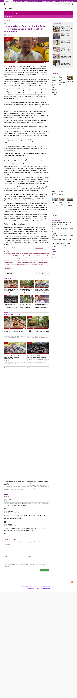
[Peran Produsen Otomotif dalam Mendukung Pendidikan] (70, 199)
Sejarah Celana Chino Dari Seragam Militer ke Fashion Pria (66, 64)
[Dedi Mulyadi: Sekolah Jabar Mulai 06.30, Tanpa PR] (62, 199)
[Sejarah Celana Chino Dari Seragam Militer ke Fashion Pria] (56, 63)
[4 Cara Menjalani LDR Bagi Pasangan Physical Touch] (56, 29)
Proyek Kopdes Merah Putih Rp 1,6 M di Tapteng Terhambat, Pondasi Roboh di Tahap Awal (26, 253)
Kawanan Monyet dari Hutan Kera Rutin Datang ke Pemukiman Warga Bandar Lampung (26, 262)
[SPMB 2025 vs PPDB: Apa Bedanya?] (70, 78)
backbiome (10, 511)
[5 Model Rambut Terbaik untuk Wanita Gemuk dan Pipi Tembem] (56, 49)
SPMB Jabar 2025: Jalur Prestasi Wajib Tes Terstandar (54, 204)
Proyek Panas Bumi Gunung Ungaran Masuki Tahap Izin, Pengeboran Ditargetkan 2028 (25, 258)
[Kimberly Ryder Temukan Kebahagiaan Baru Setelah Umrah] (56, 36)
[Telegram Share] (45, 273)
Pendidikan (28, 13)
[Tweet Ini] (39, 273)
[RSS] (72, 581)
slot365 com (10, 499)
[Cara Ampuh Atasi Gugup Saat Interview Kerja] (56, 42)
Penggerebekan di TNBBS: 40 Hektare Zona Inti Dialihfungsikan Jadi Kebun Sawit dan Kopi (51, 1)
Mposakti (54, 257)
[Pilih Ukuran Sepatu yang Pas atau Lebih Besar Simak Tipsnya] (56, 56)
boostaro (10, 524)
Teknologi (42, 13)
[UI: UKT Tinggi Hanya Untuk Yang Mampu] (62, 133)
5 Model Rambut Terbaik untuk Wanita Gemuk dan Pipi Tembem (66, 50)
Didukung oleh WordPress (33, 588)
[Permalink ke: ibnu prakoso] (5, 34)
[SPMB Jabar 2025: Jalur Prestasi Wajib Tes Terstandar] (55, 199)
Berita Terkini (8, 268)
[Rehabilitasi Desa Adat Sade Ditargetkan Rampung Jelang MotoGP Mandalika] (11, 299)
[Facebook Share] (36, 273)
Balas (5, 508)
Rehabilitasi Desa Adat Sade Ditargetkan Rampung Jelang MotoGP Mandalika (23, 260)
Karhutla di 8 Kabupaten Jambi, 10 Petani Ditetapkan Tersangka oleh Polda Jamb (24, 264)
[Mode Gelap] (72, 4)
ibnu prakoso (9, 34)
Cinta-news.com (13, 66)
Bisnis (22, 13)
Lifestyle (12, 13)
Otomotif (35, 13)
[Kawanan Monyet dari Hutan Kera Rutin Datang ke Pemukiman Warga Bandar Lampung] (27, 299)
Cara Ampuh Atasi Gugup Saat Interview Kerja (65, 43)
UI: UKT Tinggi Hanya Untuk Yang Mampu (62, 193)
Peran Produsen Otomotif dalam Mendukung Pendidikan (70, 204)
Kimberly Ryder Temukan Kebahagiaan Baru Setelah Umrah (66, 36)
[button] (69, 4)
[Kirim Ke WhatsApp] (48, 273)
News (6, 13)
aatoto (53, 254)
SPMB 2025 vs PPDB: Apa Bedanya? (70, 83)
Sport (17, 13)
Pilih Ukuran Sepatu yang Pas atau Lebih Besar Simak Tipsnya (66, 57)
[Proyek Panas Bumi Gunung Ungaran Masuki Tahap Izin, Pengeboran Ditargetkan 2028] (42, 284)
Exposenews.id (39, 248)
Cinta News (8, 9)
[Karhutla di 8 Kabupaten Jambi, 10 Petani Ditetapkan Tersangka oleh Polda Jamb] (42, 299)
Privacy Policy (8, 16)
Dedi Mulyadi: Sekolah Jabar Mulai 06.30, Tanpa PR (62, 204)
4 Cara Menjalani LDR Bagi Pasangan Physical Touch (66, 29)
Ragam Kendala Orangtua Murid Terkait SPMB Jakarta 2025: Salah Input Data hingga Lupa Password (54, 193)
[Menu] (5, 4)
